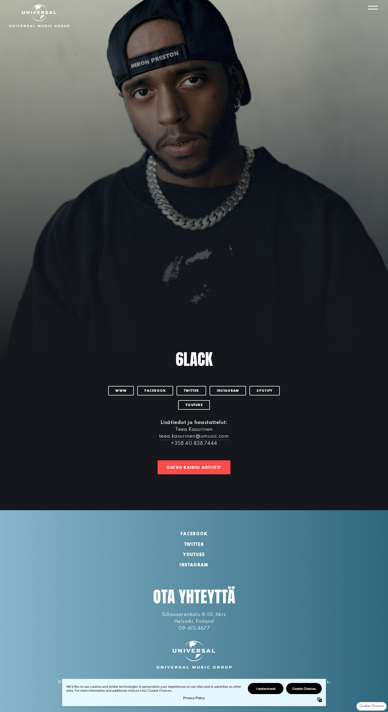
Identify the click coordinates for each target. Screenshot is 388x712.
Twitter (191, 391)
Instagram (228, 391)
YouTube (194, 405)
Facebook (155, 391)
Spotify (264, 391)
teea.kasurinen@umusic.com (194, 436)
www (121, 391)
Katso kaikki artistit (194, 468)
